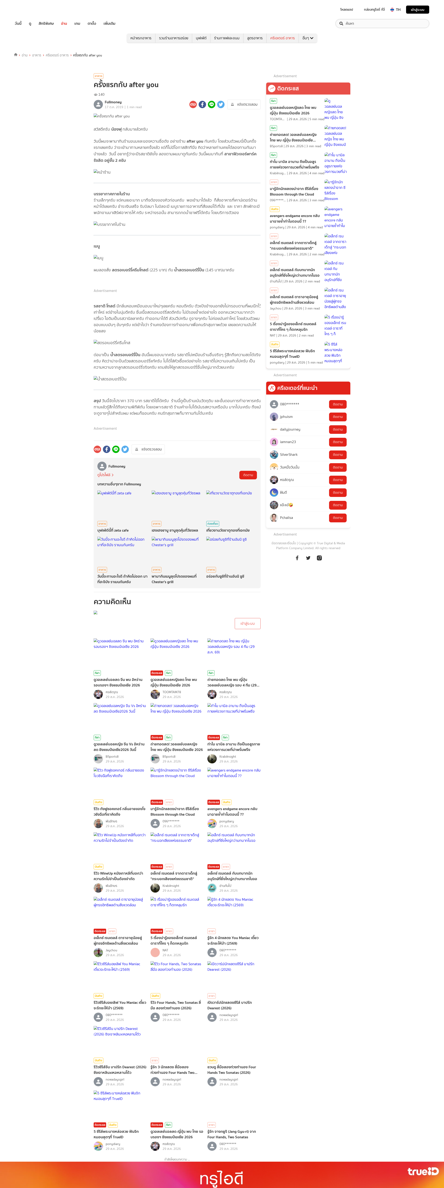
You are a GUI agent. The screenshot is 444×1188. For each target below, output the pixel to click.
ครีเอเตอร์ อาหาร (282, 38)
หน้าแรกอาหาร (140, 38)
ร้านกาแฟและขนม (227, 38)
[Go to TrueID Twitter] (308, 560)
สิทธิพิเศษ (46, 23)
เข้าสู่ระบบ (417, 9)
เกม (77, 23)
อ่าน (64, 23)
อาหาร (36, 55)
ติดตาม (248, 475)
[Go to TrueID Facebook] (297, 560)
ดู (30, 23)
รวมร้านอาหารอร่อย (173, 38)
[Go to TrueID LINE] (319, 560)
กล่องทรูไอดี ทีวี (374, 9)
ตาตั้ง (92, 23)
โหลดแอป (346, 9)
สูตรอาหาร (255, 38)
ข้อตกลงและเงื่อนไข (283, 543)
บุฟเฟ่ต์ (201, 38)
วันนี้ (18, 23)
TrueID (29, 10)
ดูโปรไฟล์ (103, 475)
